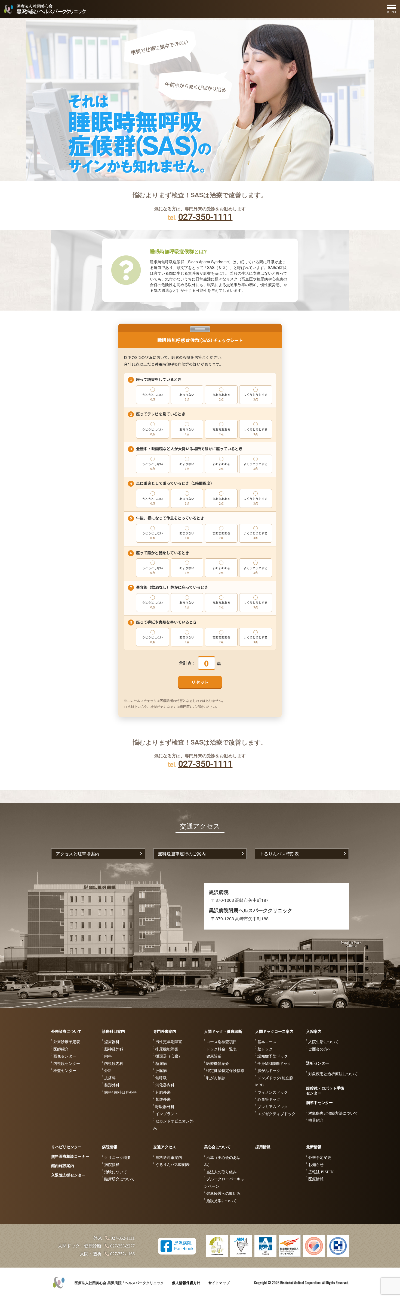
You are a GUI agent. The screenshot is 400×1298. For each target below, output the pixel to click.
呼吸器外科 (164, 1107)
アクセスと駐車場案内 (77, 853)
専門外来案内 (164, 1032)
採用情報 (262, 1147)
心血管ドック (268, 1099)
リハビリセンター (66, 1147)
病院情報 (109, 1147)
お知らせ (316, 1165)
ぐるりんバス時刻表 (279, 853)
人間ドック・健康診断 (223, 1032)
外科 (108, 1071)
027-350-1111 (205, 217)
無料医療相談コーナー (70, 1157)
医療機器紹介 (217, 1064)
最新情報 (313, 1147)
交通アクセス (164, 1147)
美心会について (217, 1147)
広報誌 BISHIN (321, 1172)
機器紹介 (316, 1120)
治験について (115, 1172)
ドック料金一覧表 (221, 1049)
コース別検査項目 (221, 1042)
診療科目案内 (113, 1032)
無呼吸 (161, 1078)
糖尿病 (161, 1064)
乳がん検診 (215, 1078)
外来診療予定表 (66, 1042)
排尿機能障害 (166, 1049)
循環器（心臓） (168, 1056)
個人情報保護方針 (186, 1282)
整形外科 (111, 1085)
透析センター (317, 1063)
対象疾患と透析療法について (333, 1074)
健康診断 (213, 1056)
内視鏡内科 (113, 1064)
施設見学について (221, 1201)
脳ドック (265, 1049)
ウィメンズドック (272, 1092)
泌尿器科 (111, 1042)
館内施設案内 (62, 1166)
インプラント (166, 1114)
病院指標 (111, 1165)
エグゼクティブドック (276, 1114)
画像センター (64, 1056)
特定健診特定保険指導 (225, 1071)
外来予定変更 (319, 1158)
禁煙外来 (163, 1099)
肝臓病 (161, 1071)
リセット (200, 682)
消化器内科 (164, 1085)
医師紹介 (61, 1049)
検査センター (64, 1071)
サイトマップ (219, 1282)
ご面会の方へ (319, 1049)
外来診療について (66, 1032)
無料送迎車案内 (168, 1158)
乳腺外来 (163, 1092)
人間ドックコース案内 (274, 1032)
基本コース (266, 1042)
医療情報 (316, 1179)
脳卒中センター (319, 1103)
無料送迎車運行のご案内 (182, 853)
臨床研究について (119, 1179)
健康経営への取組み (223, 1193)
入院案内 (313, 1032)
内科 (108, 1056)
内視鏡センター (66, 1064)
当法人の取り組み (221, 1172)
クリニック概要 (117, 1158)
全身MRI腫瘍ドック (274, 1064)
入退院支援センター (68, 1175)
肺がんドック (268, 1071)
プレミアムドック (272, 1107)
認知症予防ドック (272, 1056)
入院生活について (323, 1042)
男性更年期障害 (168, 1042)
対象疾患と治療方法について (333, 1113)
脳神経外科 (113, 1049)
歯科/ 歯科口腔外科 (120, 1092)
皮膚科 (110, 1078)
